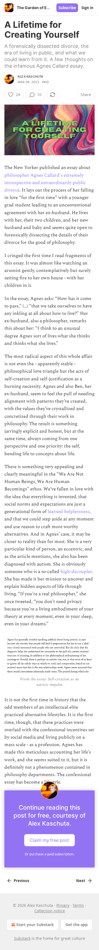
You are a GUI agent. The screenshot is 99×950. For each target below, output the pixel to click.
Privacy (62, 905)
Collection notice (49, 910)
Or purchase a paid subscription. (49, 854)
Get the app (76, 924)
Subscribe (67, 7)
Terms (78, 905)
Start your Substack (35, 924)
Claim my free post (49, 840)
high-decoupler (76, 571)
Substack (22, 938)
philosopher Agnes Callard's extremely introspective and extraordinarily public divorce (45, 183)
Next (80, 880)
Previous (21, 880)
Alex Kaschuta (30, 76)
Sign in (87, 7)
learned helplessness (68, 511)
